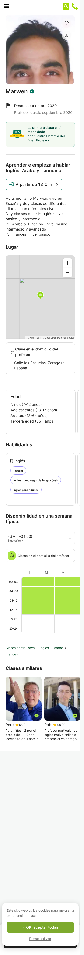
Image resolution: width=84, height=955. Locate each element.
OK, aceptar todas (41, 927)
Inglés (20, 460)
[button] (66, 23)
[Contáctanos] (75, 6)
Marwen (17, 91)
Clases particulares (20, 648)
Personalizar (40, 938)
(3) (26, 725)
